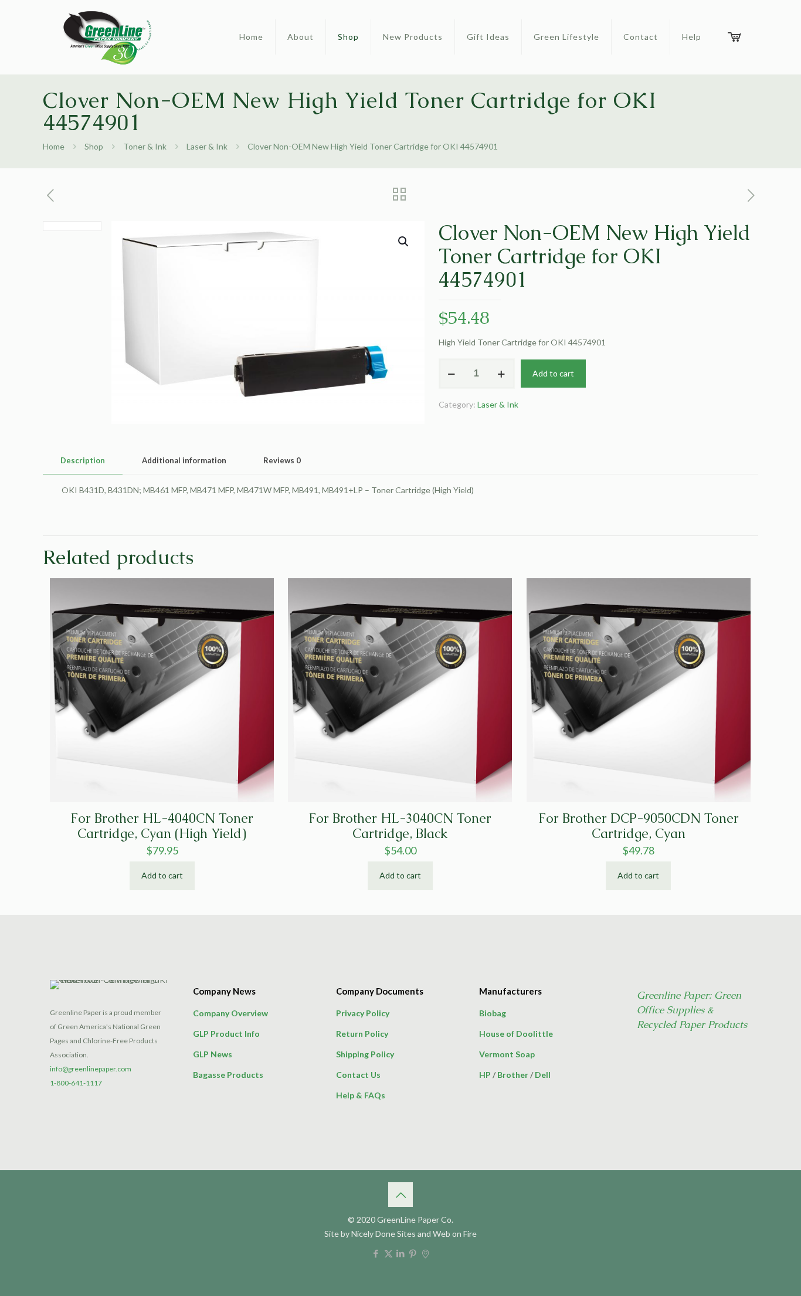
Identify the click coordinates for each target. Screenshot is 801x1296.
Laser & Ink (207, 146)
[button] (404, 241)
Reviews (282, 460)
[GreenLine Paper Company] (106, 37)
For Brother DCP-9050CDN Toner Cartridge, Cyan (638, 826)
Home (54, 146)
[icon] (425, 1253)
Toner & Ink (145, 146)
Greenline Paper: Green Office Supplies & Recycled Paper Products (692, 1010)
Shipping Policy (365, 1054)
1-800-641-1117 (76, 1082)
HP (485, 1075)
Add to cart (553, 373)
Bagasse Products (228, 1075)
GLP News (212, 1054)
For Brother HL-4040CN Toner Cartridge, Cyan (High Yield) (161, 826)
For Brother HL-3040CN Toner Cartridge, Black (399, 826)
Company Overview (230, 1013)
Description (82, 460)
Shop (93, 146)
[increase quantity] (501, 373)
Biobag (492, 1013)
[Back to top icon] (400, 1194)
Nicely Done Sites (383, 1234)
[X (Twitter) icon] (388, 1253)
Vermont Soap (507, 1054)
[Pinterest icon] (413, 1253)
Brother (512, 1075)
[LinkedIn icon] (400, 1253)
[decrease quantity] (452, 373)
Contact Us (358, 1075)
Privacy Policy (362, 1013)
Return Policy (362, 1034)
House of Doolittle (516, 1034)
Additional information (184, 460)
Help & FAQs (360, 1095)
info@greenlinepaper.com (90, 1068)
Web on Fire (455, 1234)
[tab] (83, 460)
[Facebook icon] (376, 1253)
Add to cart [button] (162, 875)
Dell (543, 1075)
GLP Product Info (226, 1034)
